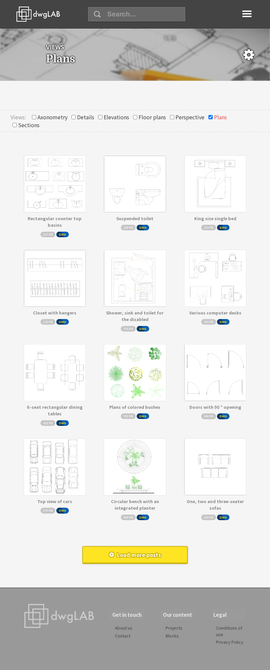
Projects (174, 628)
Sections (29, 125)
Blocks (172, 636)
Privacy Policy (229, 642)
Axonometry (53, 117)
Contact (122, 636)
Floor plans (152, 117)
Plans (220, 117)
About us (123, 628)
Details (85, 117)
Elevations (116, 117)
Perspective (190, 117)
